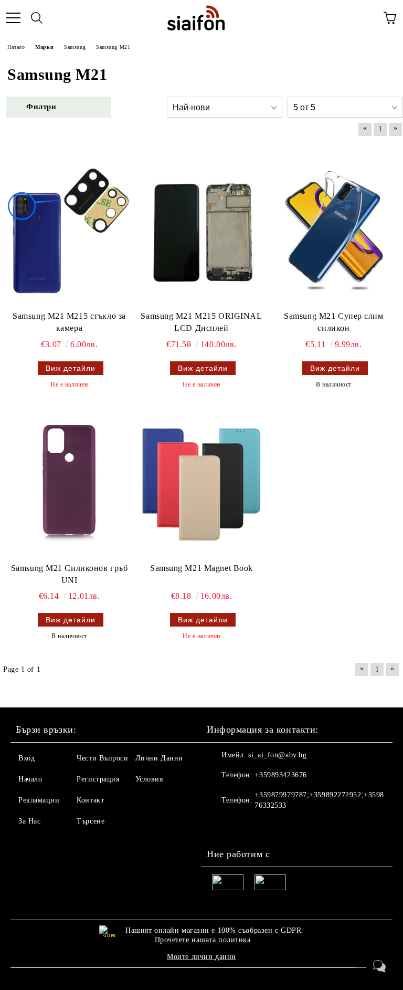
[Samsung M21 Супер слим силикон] (334, 230)
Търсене (90, 821)
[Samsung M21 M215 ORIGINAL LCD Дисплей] (201, 230)
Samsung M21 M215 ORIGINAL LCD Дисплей (201, 321)
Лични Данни (159, 758)
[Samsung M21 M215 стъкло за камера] (69, 230)
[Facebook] (220, 826)
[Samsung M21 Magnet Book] (201, 482)
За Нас (29, 821)
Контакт (90, 800)
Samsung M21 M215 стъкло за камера (69, 321)
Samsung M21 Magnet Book (201, 568)
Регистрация (98, 779)
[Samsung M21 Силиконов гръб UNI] (69, 482)
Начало (30, 779)
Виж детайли (71, 368)
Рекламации (39, 800)
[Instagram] (243, 826)
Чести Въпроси (102, 758)
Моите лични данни (201, 957)
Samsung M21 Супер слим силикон (333, 321)
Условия (149, 779)
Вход (26, 758)
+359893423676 (280, 775)
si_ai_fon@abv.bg (277, 755)
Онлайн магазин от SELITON (201, 980)
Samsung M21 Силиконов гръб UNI (69, 574)
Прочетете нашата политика (203, 940)
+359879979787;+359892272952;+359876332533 (319, 800)
